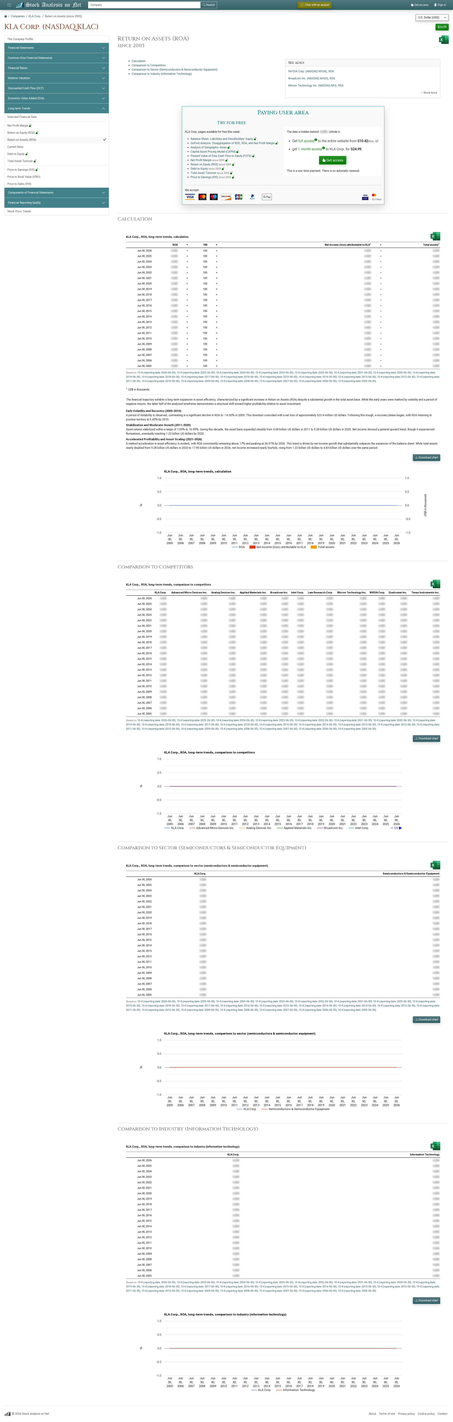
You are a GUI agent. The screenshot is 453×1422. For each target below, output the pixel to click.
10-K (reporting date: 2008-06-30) (239, 381)
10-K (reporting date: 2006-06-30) (318, 381)
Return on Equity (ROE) (21, 132)
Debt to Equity (16, 154)
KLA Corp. (34, 16)
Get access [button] (334, 160)
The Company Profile (20, 39)
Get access (421, 5)
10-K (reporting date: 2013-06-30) (357, 376)
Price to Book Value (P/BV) (23, 176)
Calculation (138, 61)
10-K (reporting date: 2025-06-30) (196, 372)
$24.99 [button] (442, 27)
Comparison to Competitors (149, 65)
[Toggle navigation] (9, 5)
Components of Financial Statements (30, 192)
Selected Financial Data (22, 117)
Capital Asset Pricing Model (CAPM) (213, 151)
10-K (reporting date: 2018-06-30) (161, 376)
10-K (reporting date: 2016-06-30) (239, 376)
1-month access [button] (310, 149)
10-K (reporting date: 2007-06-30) (278, 381)
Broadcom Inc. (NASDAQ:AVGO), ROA (311, 78)
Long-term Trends (19, 108)
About (372, 1413)
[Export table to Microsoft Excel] (435, 236)
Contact (442, 1413)
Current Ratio (15, 147)
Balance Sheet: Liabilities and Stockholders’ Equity (222, 139)
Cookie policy (426, 1413)
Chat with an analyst (315, 5)
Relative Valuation (19, 78)
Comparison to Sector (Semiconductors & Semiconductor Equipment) (174, 69)
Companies (18, 16)
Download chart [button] (428, 457)
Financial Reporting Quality (24, 202)
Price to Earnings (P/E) (21, 169)
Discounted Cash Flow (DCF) (26, 88)
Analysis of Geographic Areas (209, 147)
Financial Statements (21, 47)
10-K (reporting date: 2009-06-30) (200, 381)
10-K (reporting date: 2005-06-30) (357, 381)
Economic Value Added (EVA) (26, 98)
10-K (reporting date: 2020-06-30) (392, 372)
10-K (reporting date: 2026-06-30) (156, 372)
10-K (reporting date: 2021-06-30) (353, 372)
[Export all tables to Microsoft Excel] (444, 39)
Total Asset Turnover (20, 161)
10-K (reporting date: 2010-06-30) (161, 381)
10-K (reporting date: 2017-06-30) (200, 376)
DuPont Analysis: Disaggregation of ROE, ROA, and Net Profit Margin (233, 143)
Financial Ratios (17, 68)
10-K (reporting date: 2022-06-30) (314, 372)
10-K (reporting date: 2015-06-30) (278, 376)
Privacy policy (406, 1413)
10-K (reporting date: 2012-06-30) (396, 376)
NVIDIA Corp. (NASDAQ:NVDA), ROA (311, 71)
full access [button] (306, 141)
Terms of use (387, 1413)
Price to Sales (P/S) (19, 184)
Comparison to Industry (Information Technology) (162, 74)
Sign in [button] (441, 5)
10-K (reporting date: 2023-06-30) (274, 372)
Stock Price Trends (19, 211)
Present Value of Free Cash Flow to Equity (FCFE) (221, 156)
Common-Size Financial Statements (30, 58)
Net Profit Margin (18, 125)
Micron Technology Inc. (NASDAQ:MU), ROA (315, 85)
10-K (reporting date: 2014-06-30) (318, 376)
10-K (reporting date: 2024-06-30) (235, 372)
